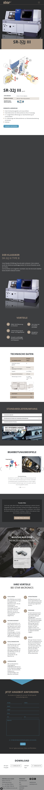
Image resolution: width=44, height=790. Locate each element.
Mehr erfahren (9, 436)
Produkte (22, 779)
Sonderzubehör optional (10, 422)
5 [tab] (23, 487)
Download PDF (16, 765)
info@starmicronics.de (11, 788)
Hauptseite (14, 393)
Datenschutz (33, 784)
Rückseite (14, 397)
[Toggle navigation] (39, 2)
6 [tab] (24, 487)
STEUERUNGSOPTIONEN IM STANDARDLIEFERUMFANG (16, 418)
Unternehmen (23, 786)
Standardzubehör (8, 415)
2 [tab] (20, 487)
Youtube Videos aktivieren (22, 518)
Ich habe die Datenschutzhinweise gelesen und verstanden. (24, 740)
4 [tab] (22, 487)
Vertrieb (21, 788)
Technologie (23, 780)
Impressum (33, 782)
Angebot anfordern (11, 126)
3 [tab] (21, 487)
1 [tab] (19, 487)
